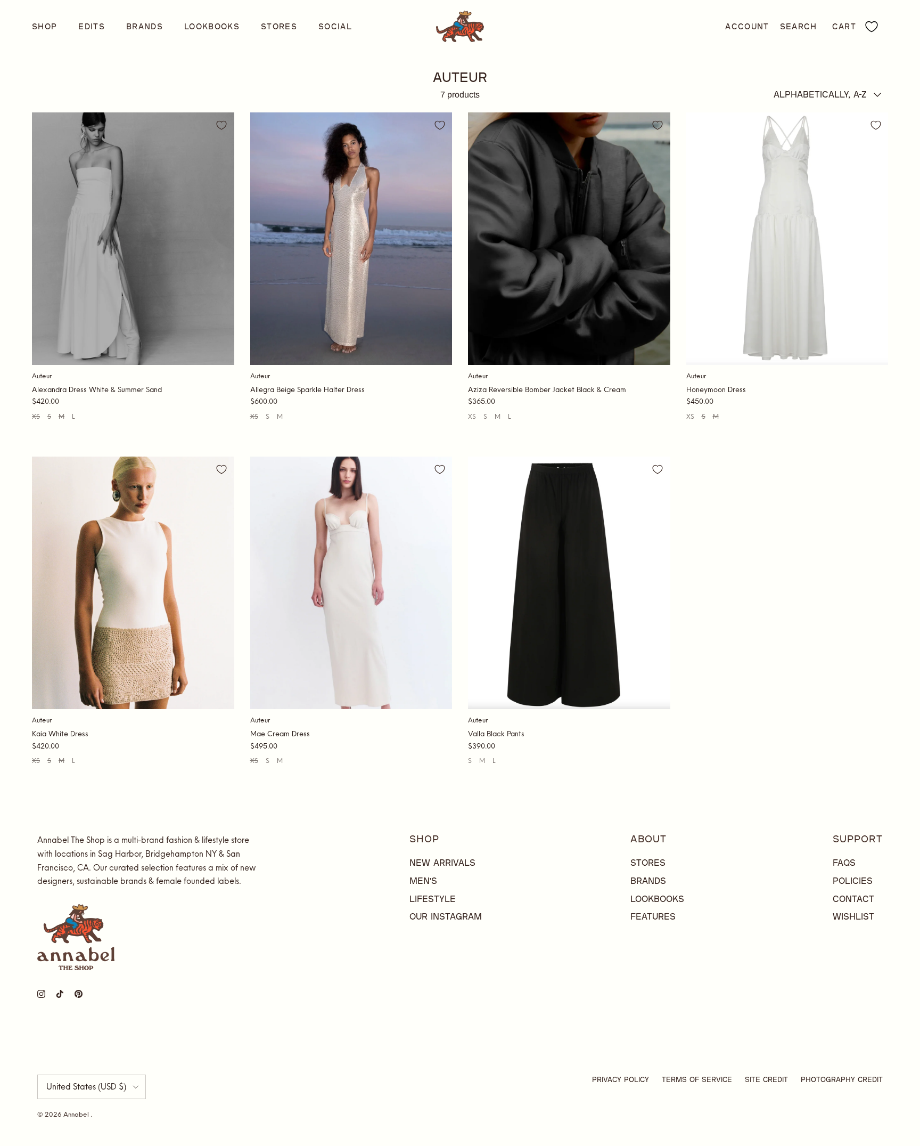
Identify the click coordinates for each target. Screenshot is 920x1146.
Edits (91, 26)
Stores (279, 26)
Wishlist (853, 916)
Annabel (77, 1114)
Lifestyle (432, 898)
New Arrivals (442, 862)
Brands (144, 26)
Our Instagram (445, 916)
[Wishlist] (871, 26)
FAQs (844, 862)
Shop (44, 26)
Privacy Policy (620, 1079)
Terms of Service (697, 1079)
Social (335, 26)
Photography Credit (842, 1079)
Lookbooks (212, 26)
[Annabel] (460, 26)
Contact (853, 898)
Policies (853, 880)
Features (653, 916)
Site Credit (766, 1079)
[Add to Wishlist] (221, 125)
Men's (423, 880)
